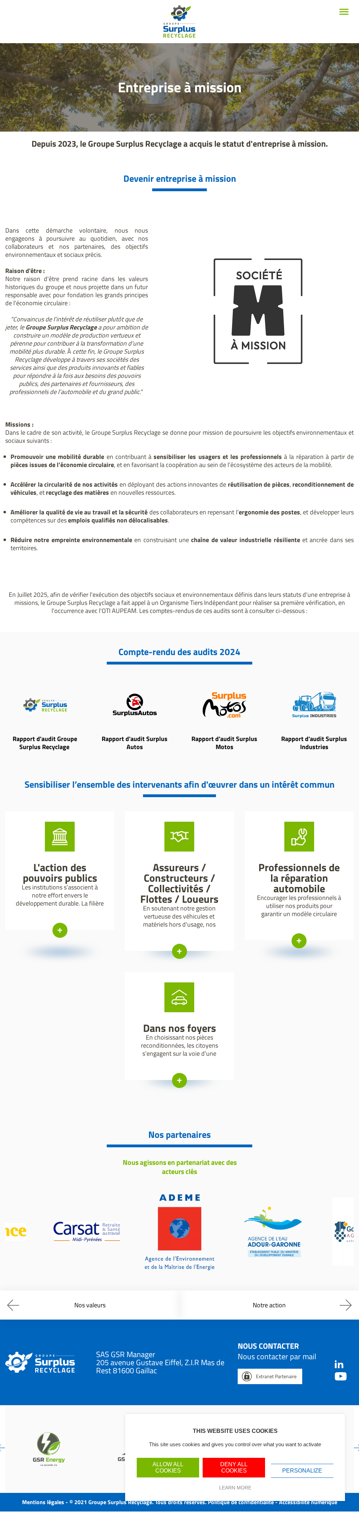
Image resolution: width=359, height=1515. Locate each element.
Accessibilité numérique (308, 1502)
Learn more (235, 1487)
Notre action (269, 1305)
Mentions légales (43, 1502)
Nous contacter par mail (277, 1356)
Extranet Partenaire (276, 1376)
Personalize (302, 1471)
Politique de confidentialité (241, 1502)
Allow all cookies (168, 1467)
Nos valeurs (90, 1305)
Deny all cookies (234, 1467)
